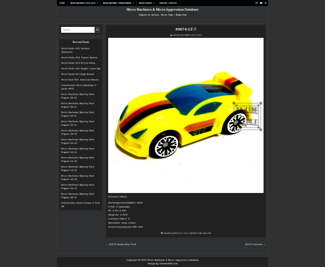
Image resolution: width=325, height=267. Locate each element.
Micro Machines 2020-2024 (82, 3)
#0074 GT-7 (185, 29)
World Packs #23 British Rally (78, 63)
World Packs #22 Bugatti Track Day (80, 68)
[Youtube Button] (261, 3)
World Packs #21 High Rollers (77, 74)
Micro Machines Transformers (117, 3)
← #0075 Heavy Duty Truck (121, 244)
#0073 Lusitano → (255, 244)
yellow (207, 233)
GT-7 (186, 233)
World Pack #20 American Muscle (80, 79)
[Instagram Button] (256, 3)
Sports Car (196, 233)
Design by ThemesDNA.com (163, 263)
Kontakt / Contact (168, 3)
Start (62, 3)
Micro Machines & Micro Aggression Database (162, 9)
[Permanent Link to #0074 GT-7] (186, 115)
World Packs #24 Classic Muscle (79, 57)
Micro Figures (145, 3)
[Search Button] (265, 3)
